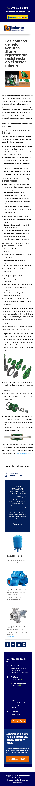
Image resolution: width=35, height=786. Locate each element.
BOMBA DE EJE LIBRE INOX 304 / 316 (16, 627)
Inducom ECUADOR (16, 497)
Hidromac (15, 595)
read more (10, 565)
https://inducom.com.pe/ (23, 453)
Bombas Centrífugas (13, 592)
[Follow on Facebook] (7, 644)
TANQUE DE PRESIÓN (14, 556)
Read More (17, 524)
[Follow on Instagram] (23, 644)
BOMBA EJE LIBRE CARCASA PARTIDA (16, 590)
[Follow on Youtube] (13, 644)
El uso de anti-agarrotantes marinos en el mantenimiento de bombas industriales (17, 490)
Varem (9, 558)
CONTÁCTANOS (17, 759)
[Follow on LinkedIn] (18, 644)
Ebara (22, 629)
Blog (15, 499)
